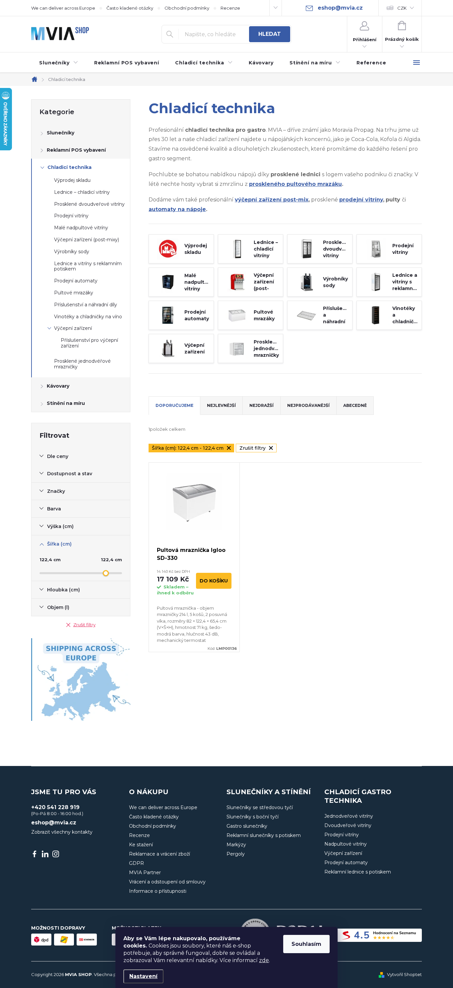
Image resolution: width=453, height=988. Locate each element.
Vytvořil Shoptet (404, 974)
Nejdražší (261, 405)
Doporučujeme (174, 405)
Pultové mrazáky (73, 293)
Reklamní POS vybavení (76, 150)
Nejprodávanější (308, 405)
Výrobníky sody (71, 252)
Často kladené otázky (129, 8)
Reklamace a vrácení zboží (159, 854)
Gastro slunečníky (247, 826)
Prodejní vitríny (71, 216)
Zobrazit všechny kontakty (62, 832)
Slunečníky (60, 133)
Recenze (230, 8)
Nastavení (143, 976)
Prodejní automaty (75, 281)
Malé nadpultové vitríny (81, 228)
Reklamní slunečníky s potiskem (264, 835)
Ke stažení (141, 845)
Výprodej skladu (72, 180)
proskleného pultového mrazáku (295, 184)
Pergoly (236, 854)
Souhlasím (306, 944)
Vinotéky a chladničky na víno (88, 317)
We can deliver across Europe (63, 8)
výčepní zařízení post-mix (271, 199)
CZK (402, 8)
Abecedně (355, 405)
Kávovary (58, 386)
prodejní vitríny (361, 199)
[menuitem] (58, 62)
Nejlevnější (221, 405)
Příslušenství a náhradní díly (85, 305)
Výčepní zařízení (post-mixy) (86, 240)
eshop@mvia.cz (53, 822)
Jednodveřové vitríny (348, 816)
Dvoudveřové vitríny (347, 825)
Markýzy (236, 844)
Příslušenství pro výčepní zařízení (89, 343)
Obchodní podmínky (186, 8)
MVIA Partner (145, 872)
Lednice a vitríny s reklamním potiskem (88, 266)
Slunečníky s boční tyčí (253, 816)
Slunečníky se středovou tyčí (260, 807)
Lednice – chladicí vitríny (82, 192)
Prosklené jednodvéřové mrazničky (82, 364)
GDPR (136, 863)
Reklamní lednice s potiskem (357, 871)
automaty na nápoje (177, 209)
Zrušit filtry (84, 624)
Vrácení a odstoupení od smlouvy (167, 882)
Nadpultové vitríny (345, 844)
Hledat (269, 34)
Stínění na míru (66, 403)
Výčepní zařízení (73, 328)
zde (264, 960)
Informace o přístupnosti (157, 891)
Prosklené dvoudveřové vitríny (89, 204)
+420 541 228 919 (55, 807)
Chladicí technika (69, 167)
